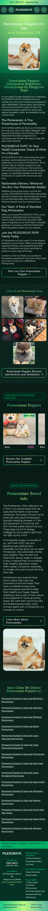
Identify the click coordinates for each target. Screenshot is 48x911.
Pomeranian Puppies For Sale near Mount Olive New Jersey (23, 811)
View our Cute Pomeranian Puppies (24, 273)
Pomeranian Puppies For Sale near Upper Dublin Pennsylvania (23, 783)
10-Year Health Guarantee (32, 883)
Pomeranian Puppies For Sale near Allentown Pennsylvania (22, 709)
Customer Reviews (33, 858)
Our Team (30, 864)
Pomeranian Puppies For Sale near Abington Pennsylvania (21, 830)
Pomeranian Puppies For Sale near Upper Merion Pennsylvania (23, 820)
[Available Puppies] (11, 10)
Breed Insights (31, 875)
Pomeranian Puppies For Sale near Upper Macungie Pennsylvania (20, 746)
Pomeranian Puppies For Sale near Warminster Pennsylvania (22, 765)
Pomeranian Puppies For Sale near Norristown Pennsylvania (22, 793)
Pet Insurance (31, 888)
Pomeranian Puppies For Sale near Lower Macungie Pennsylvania (20, 737)
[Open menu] (4, 10)
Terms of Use (36, 905)
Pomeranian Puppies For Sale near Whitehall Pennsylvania (22, 718)
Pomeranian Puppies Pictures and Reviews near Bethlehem (23, 373)
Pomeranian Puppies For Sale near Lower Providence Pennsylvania (20, 774)
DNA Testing (31, 897)
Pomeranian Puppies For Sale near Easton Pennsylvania (20, 728)
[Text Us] (44, 10)
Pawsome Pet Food (33, 894)
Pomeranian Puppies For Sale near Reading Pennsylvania (21, 802)
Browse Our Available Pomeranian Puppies (19, 460)
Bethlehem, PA (37, 843)
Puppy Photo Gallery (34, 861)
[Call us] (37, 10)
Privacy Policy (36, 907)
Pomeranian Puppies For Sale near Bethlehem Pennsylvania (22, 700)
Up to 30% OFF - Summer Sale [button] (24, 2)
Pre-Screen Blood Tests (35, 891)
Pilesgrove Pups (9, 843)
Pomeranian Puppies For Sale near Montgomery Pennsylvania (23, 755)
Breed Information (33, 872)
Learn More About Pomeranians (17, 621)
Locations (23, 843)
